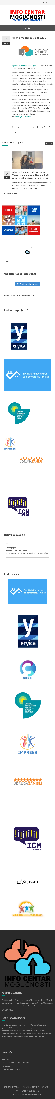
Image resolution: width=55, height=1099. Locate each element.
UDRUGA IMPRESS (11, 1087)
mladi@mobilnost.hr (23, 117)
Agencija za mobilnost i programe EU (26, 65)
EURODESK (34, 1091)
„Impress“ (6, 1028)
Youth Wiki (21, 1091)
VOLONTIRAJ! (8, 1010)
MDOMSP (44, 1087)
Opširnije (41, 1036)
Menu (44, 2)
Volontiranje (30, 127)
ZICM (34, 1087)
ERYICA (26, 1087)
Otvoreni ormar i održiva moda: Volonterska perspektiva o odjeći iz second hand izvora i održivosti (30, 175)
